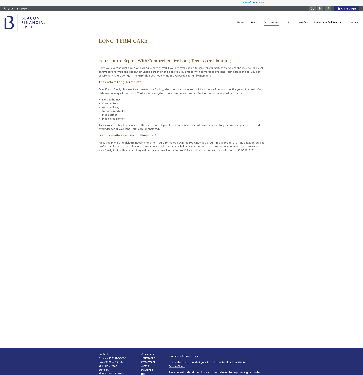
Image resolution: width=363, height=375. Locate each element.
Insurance (147, 369)
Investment (148, 362)
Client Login (348, 8)
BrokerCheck (177, 366)
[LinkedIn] (320, 8)
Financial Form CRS (186, 356)
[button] (240, 22)
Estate (145, 365)
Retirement (148, 358)
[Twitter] (312, 8)
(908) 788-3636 (17, 8)
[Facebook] (328, 8)
